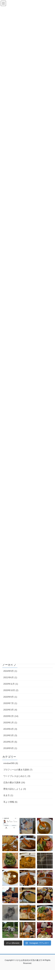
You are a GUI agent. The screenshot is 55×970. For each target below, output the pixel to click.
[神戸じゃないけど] (45, 912)
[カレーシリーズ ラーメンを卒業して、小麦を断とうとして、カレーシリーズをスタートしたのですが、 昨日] (45, 826)
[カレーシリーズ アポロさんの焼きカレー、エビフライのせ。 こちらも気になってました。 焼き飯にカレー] (27, 843)
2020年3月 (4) (10, 709)
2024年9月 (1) (10, 671)
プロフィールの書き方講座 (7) (17, 769)
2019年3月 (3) (10, 735)
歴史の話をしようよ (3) (14, 789)
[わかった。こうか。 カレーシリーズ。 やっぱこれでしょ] (27, 860)
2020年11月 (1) (10, 684)
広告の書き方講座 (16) (14, 782)
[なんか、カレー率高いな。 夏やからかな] (45, 878)
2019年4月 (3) (10, 729)
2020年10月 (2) (10, 690)
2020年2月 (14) (10, 716)
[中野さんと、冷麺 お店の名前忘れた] (27, 930)
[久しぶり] (45, 860)
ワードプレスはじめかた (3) (16, 776)
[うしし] (10, 930)
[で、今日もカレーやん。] (27, 878)
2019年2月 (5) (10, 742)
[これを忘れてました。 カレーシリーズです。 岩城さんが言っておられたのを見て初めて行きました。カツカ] (10, 843)
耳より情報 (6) (10, 802)
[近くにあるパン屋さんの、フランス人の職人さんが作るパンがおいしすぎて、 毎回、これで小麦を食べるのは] (27, 826)
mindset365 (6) (10, 763)
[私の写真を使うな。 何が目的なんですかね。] (10, 826)
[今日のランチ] (27, 912)
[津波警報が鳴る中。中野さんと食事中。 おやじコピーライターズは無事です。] (10, 895)
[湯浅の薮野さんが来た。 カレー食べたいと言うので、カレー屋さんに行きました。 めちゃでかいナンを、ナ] (45, 930)
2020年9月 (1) (10, 697)
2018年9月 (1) (10, 748)
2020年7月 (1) (10, 703)
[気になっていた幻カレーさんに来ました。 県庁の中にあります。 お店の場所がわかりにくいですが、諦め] (27, 895)
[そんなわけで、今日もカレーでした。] (10, 878)
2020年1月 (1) (10, 722)
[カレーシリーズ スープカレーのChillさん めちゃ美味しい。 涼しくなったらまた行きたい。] (45, 843)
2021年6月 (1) (10, 677)
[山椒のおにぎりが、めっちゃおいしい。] (45, 895)
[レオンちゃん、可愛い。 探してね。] (10, 912)
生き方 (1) (8, 795)
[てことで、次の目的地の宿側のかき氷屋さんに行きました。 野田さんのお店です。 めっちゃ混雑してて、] (10, 860)
